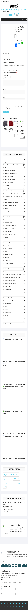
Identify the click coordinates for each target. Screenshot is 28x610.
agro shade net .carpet (8, 479)
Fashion (7, 237)
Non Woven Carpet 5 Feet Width (12, 277)
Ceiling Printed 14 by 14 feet (11, 202)
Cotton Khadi (8, 214)
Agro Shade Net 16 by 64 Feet (12, 165)
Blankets (7, 185)
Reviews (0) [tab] (6, 53)
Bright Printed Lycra (9, 191)
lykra (15, 483)
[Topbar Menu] (26, 1)
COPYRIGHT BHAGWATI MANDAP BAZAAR (11, 582)
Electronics (7, 219)
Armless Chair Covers (10, 179)
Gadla (20, 40)
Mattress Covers (9, 263)
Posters (7, 295)
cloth (22, 479)
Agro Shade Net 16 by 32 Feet (12, 162)
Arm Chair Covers (9, 176)
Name (5, 89)
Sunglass (7, 315)
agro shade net (11, 474)
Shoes (6, 306)
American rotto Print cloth (11, 173)
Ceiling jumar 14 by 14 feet (11, 193)
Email (4, 97)
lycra (11, 483)
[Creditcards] (19, 565)
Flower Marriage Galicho (10, 245)
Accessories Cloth (9, 159)
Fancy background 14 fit (10, 225)
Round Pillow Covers (10, 298)
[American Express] (2, 565)
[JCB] (25, 565)
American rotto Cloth (10, 170)
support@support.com (9, 509)
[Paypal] (10, 565)
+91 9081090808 (5, 577)
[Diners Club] (13, 565)
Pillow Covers (8, 286)
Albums (6, 167)
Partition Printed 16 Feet (10, 283)
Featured (7, 240)
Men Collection (8, 266)
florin (6, 483)
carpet (16, 479)
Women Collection (9, 324)
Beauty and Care (9, 182)
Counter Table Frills (9, 217)
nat (19, 483)
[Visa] (7, 565)
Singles (6, 309)
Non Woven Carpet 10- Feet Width (13, 274)
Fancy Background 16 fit (10, 228)
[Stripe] (23, 565)
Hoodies (7, 257)
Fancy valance (8, 231)
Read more (7, 134)
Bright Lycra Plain (9, 188)
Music (6, 272)
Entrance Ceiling (8, 222)
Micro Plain (7, 269)
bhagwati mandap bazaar (14, 9)
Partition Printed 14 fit (10, 280)
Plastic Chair (8, 289)
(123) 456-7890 (8, 507)
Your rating (6, 75)
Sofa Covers (8, 312)
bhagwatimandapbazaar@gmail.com (10, 579)
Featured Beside (9, 243)
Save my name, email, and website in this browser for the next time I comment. (13, 108)
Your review (6, 79)
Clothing (7, 211)
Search (10, 15)
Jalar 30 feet (8, 260)
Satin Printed (8, 303)
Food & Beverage (9, 248)
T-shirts (6, 318)
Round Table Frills (9, 300)
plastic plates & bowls (10, 292)
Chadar (6, 208)
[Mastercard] (4, 565)
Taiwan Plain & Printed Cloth (11, 321)
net (5, 487)
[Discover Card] (16, 565)
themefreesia (7, 512)
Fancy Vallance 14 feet (10, 234)
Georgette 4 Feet (9, 254)
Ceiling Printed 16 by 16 (10, 205)
